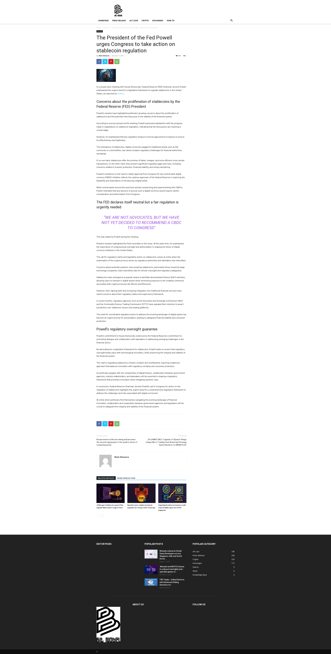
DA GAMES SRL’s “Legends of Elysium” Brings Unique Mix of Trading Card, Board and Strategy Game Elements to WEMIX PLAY (166, 442)
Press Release (119, 20)
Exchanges (157, 20)
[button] (231, 21)
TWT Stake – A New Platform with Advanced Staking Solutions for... (172, 582)
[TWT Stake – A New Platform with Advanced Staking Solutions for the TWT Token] (151, 582)
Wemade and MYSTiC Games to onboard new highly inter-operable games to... (172, 569)
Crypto (145, 20)
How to (170, 20)
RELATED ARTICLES (106, 478)
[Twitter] (105, 61)
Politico (120, 93)
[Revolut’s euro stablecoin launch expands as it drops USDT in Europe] (141, 493)
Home (98, 28)
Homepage (103, 20)
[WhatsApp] (116, 61)
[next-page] (102, 515)
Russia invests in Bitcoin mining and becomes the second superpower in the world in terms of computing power (116, 442)
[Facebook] (99, 61)
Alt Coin (133, 20)
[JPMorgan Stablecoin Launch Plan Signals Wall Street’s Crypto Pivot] (110, 493)
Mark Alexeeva (104, 56)
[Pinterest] (111, 61)
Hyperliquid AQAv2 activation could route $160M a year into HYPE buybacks (172, 507)
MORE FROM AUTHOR (126, 478)
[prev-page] (98, 515)
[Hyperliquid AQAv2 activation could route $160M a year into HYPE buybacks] (172, 493)
